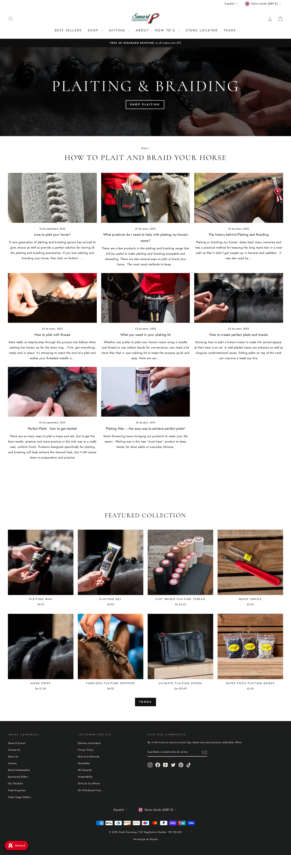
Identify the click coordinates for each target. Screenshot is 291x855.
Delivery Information (89, 743)
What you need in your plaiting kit (145, 334)
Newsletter (84, 763)
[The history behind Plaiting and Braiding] (238, 198)
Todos (145, 702)
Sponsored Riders (18, 777)
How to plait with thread (52, 334)
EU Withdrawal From (89, 790)
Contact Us (14, 750)
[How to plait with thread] (52, 298)
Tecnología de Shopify (145, 839)
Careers (12, 763)
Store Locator (202, 30)
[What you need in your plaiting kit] (145, 298)
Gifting (118, 30)
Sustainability (85, 777)
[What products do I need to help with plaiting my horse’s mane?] (145, 198)
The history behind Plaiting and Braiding (239, 234)
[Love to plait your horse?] (52, 198)
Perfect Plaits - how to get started (52, 428)
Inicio (144, 148)
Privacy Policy (85, 750)
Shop (94, 30)
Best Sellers (68, 30)
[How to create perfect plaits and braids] (238, 298)
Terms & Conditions (89, 783)
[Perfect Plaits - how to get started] (52, 392)
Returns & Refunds (88, 756)
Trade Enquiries (17, 790)
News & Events (16, 743)
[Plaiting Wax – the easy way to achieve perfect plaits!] (145, 392)
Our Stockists (15, 783)
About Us (13, 756)
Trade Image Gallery (19, 797)
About (142, 30)
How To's (166, 30)
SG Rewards (85, 770)
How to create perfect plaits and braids (238, 334)
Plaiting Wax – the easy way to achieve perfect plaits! (145, 428)
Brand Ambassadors (19, 770)
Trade (230, 30)
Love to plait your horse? (52, 234)
